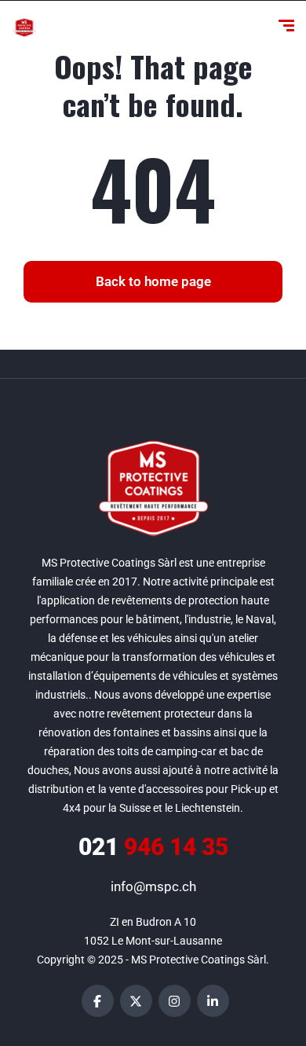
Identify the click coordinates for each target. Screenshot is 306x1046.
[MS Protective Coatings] (24, 27)
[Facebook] (98, 1001)
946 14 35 (153, 847)
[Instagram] (174, 1001)
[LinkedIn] (213, 1001)
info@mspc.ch (153, 886)
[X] (136, 1001)
